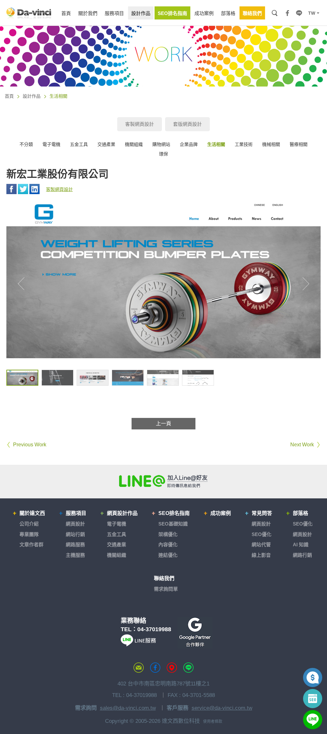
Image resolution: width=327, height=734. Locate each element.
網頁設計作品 (122, 513)
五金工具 (79, 144)
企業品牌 (189, 144)
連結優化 (168, 555)
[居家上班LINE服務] (138, 644)
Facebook (11, 189)
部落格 (300, 513)
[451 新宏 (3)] (92, 378)
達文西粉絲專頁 (155, 667)
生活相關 (216, 144)
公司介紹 (29, 523)
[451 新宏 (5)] (162, 378)
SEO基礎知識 (173, 523)
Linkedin (34, 189)
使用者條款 (212, 721)
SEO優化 (261, 534)
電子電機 (51, 144)
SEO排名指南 (174, 513)
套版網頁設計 (187, 124)
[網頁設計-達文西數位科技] (28, 13)
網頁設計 (75, 523)
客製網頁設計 (139, 124)
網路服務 (75, 544)
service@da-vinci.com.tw (222, 708)
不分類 (26, 144)
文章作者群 (31, 544)
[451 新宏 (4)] (127, 378)
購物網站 (161, 144)
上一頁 (163, 423)
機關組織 (134, 144)
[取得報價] (312, 677)
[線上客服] (312, 719)
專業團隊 (29, 534)
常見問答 (262, 513)
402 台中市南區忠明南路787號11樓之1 (163, 684)
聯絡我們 (164, 578)
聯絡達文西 (138, 667)
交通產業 (106, 144)
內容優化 (168, 544)
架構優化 (168, 534)
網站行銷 (75, 534)
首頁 (9, 96)
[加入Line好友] (163, 481)
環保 (163, 153)
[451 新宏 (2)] (57, 378)
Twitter (23, 189)
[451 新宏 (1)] (22, 378)
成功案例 (220, 513)
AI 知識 (300, 544)
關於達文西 (32, 513)
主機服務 (75, 555)
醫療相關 (299, 144)
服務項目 (76, 513)
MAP (172, 667)
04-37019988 (154, 629)
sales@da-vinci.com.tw (128, 708)
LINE (299, 13)
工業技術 (244, 144)
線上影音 (261, 555)
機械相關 (271, 144)
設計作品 (32, 96)
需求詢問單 (166, 589)
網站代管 (261, 544)
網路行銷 (302, 555)
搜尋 (274, 13)
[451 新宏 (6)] (198, 378)
